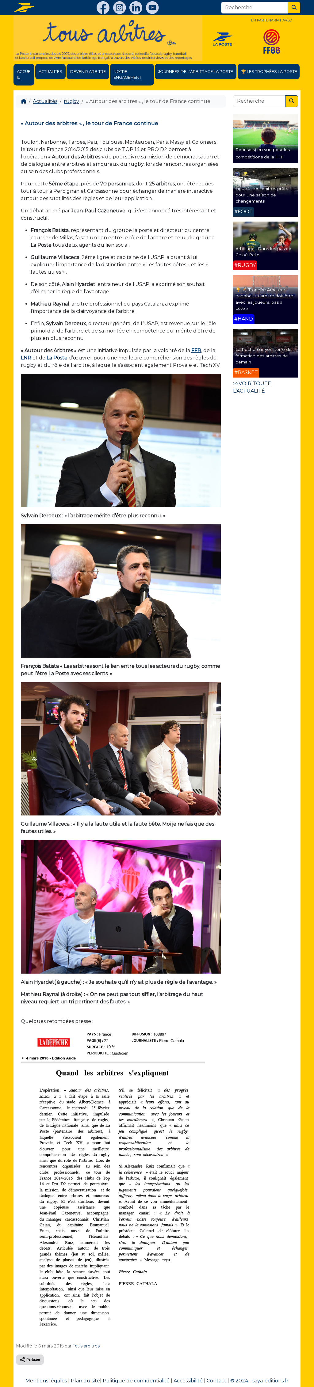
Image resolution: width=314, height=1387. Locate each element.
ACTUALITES (50, 71)
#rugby (245, 265)
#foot (243, 212)
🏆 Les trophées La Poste (269, 71)
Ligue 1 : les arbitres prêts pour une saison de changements (262, 194)
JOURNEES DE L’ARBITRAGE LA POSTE (195, 71)
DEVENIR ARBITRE (88, 71)
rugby (71, 101)
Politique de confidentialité (136, 1381)
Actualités (45, 101)
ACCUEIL (23, 74)
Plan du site (85, 1381)
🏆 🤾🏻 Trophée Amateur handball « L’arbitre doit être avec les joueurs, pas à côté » (264, 299)
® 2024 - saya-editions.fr (259, 1381)
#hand (243, 319)
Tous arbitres (86, 1346)
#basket (246, 372)
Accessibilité (188, 1381)
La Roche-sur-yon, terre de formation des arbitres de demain (264, 355)
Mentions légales (46, 1381)
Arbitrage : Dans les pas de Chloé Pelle (263, 251)
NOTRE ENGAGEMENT (127, 74)
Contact (216, 1381)
